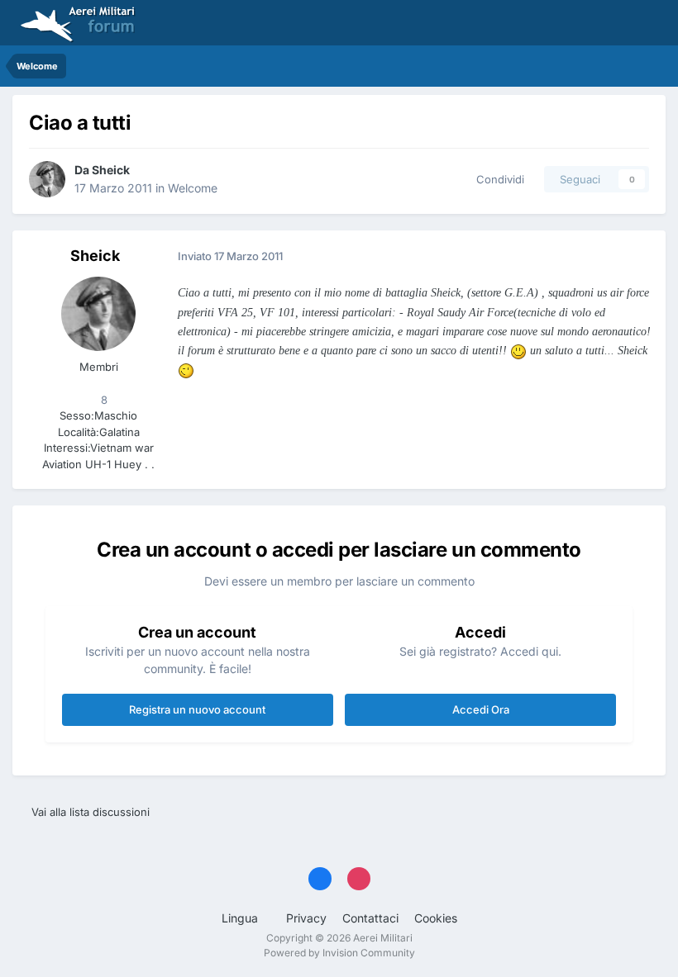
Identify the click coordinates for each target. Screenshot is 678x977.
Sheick (111, 170)
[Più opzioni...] (635, 257)
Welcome (192, 188)
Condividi (497, 179)
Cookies (435, 918)
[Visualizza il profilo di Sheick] (47, 179)
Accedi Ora (480, 709)
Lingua (241, 918)
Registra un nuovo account (197, 709)
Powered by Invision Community (339, 952)
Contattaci (370, 918)
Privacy (306, 918)
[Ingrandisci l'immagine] (518, 350)
